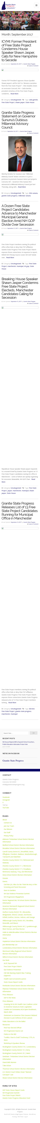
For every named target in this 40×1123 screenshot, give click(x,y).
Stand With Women (9, 1062)
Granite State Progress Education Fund (16, 1098)
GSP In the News (10, 998)
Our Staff (7, 832)
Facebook (6, 797)
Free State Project (8, 102)
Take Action (7, 1065)
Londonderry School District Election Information (20, 948)
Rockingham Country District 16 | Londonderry (19, 1047)
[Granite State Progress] (8, 5)
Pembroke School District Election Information (19, 986)
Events (5, 881)
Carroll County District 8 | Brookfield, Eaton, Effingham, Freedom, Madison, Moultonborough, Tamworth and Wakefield (20, 854)
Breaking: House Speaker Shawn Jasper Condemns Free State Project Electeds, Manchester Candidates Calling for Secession (20, 288)
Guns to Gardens (10, 890)
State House (29, 102)
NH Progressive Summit (11, 1093)
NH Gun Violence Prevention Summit (17, 894)
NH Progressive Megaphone (14, 897)
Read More (14, 94)
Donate (5, 878)
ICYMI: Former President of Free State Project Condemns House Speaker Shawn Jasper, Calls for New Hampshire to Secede (19, 50)
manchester (12, 266)
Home (5, 938)
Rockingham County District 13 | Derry (16, 1050)
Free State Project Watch (13, 966)
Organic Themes (23, 1114)
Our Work (6, 960)
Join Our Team (9, 826)
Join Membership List (10, 945)
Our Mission (8, 829)
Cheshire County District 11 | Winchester (17, 866)
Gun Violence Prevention (12, 970)
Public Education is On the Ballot (14, 1021)
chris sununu (33, 193)
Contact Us (8, 823)
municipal (20, 266)
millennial (21, 196)
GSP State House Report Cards (14, 1090)
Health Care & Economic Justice (15, 979)
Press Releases (8, 995)
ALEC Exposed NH (10, 963)
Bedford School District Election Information (18, 845)
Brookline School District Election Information (19, 848)
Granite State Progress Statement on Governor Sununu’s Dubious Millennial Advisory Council (18, 120)
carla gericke (33, 100)
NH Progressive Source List (13, 1031)
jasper (10, 491)
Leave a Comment (33, 66)
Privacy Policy (8, 836)
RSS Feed (20, 1116)
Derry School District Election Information (17, 875)
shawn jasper (20, 102)
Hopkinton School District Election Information (19, 941)
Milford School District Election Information (18, 957)
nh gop (26, 266)
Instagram (6, 800)
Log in (26, 1116)
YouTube (6, 808)
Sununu (28, 196)
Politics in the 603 (10, 1034)
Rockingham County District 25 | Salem (16, 1053)
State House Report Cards (13, 982)
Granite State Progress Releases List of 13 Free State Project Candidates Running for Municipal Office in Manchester (20, 510)
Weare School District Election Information (17, 1078)
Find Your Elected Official (12, 1028)
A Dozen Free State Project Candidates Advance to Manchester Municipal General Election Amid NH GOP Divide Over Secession (19, 215)
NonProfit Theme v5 (10, 1114)
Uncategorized (16, 100)
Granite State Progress (29, 64)
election (32, 709)
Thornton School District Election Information (19, 1069)
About (5, 820)
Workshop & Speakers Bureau (14, 1043)
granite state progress (9, 196)
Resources (6, 1025)
